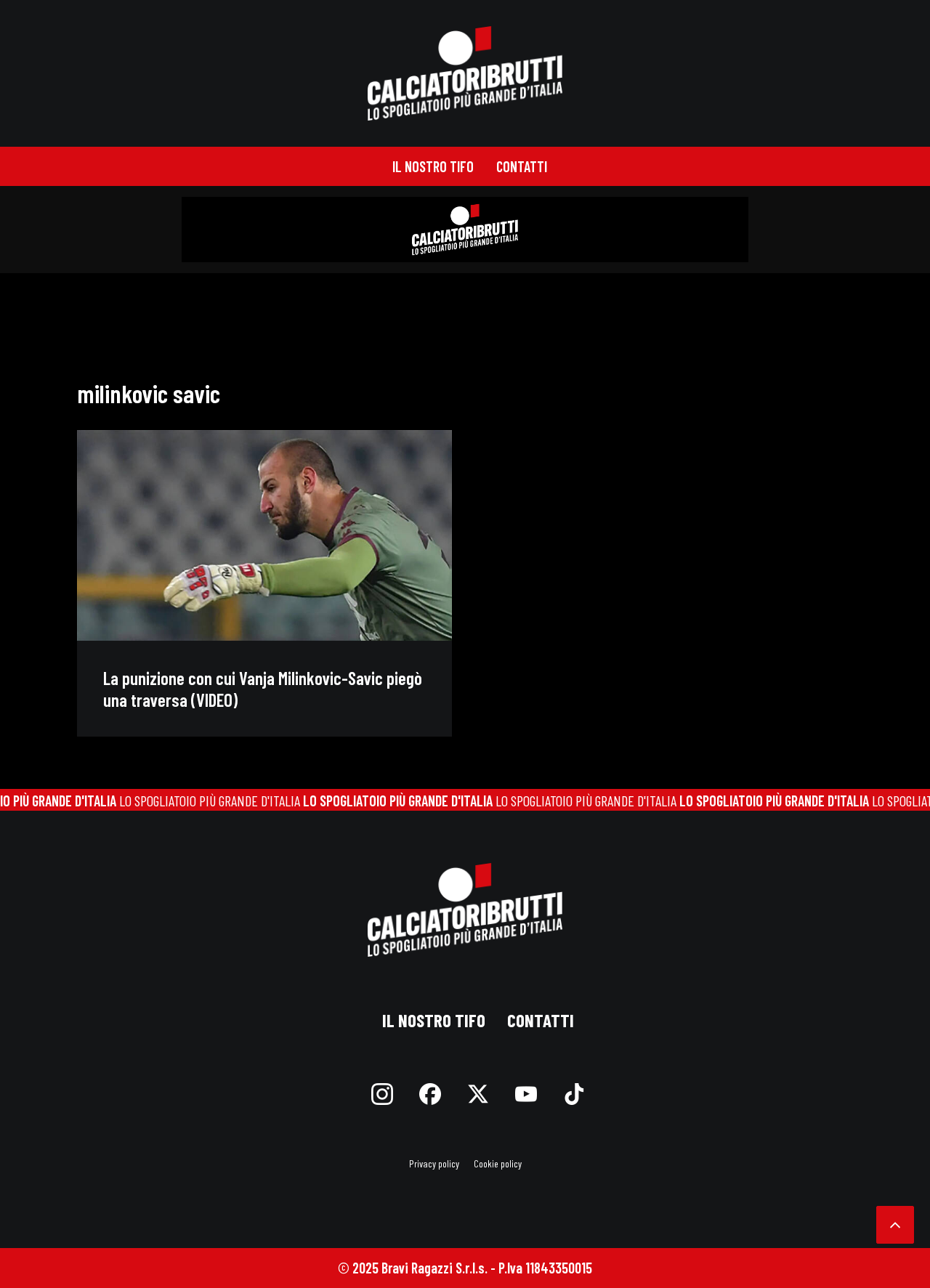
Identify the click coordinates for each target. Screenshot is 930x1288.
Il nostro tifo (433, 166)
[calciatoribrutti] (465, 73)
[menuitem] (433, 166)
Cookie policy (498, 1163)
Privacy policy (434, 1163)
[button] (264, 535)
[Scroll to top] (895, 1223)
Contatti (521, 166)
